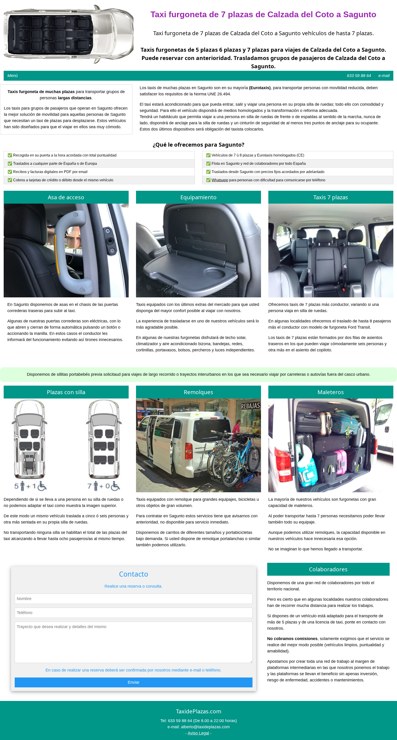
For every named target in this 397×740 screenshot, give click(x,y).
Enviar (133, 682)
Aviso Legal (198, 733)
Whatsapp (220, 180)
